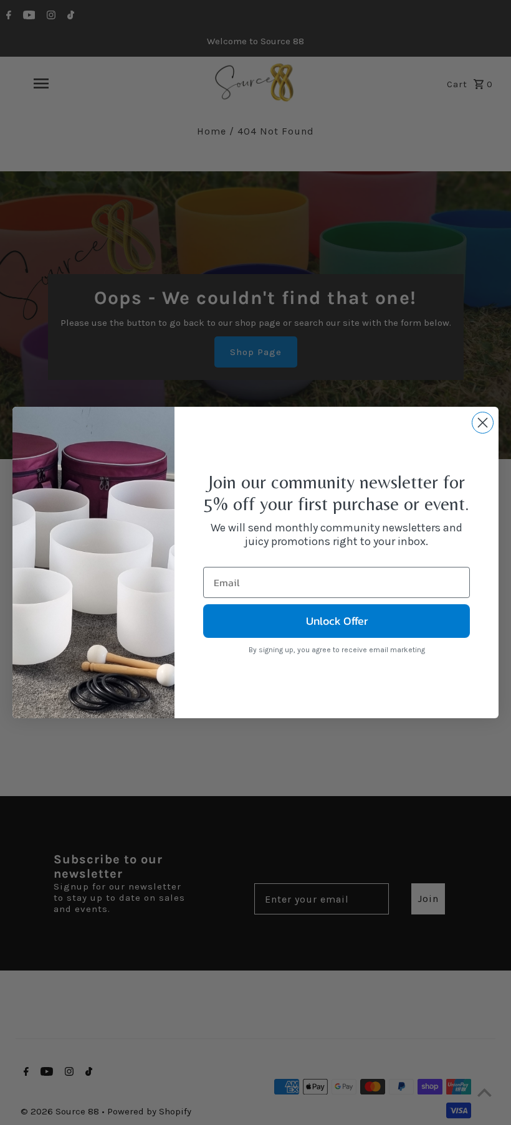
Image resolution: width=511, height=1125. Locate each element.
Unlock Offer (337, 620)
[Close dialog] (483, 423)
